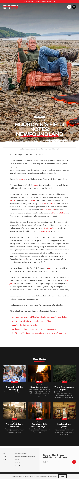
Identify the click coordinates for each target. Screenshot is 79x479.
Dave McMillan (59, 213)
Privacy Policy (53, 476)
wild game (42, 204)
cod (24, 259)
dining (12, 200)
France (51, 268)
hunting (22, 179)
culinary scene (44, 231)
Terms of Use (42, 476)
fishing (52, 204)
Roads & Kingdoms (21, 466)
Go (4, 462)
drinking (31, 200)
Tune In (17, 462)
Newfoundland (39, 121)
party (36, 185)
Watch (17, 459)
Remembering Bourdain (25, 456)
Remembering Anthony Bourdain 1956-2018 (39, 1)
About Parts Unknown (21, 453)
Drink (4, 456)
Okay (62, 476)
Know (4, 459)
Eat (4, 453)
